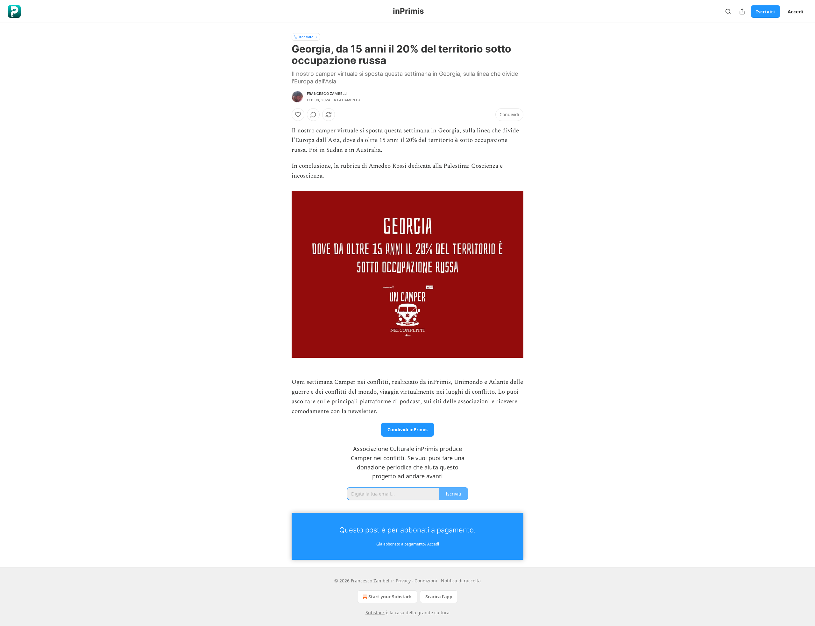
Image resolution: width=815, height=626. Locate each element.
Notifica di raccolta (461, 581)
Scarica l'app (438, 597)
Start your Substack (390, 597)
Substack (375, 612)
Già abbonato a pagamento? (407, 544)
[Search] (728, 11)
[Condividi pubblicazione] (742, 11)
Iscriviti (765, 11)
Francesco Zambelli (327, 93)
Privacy (403, 581)
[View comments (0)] (313, 114)
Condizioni (426, 581)
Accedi (796, 11)
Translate (305, 36)
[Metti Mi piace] (298, 114)
